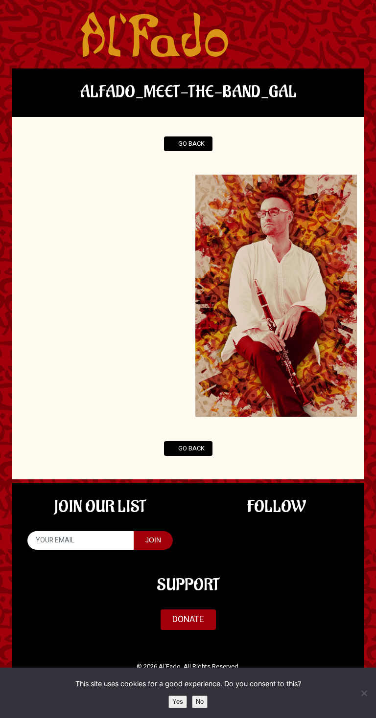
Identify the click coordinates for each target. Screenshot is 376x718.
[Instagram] (307, 538)
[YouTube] (275, 538)
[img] (154, 34)
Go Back (191, 143)
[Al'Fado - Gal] (276, 295)
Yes (177, 701)
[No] (364, 693)
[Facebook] (245, 538)
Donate (188, 619)
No (200, 701)
